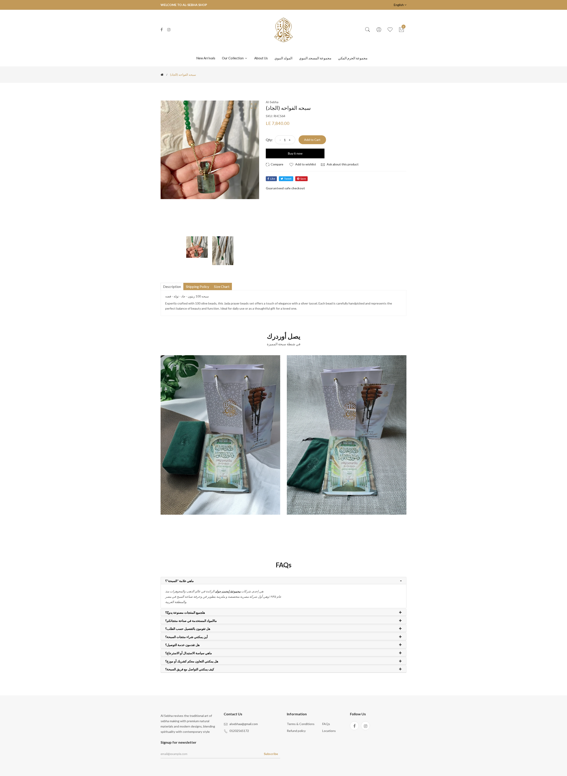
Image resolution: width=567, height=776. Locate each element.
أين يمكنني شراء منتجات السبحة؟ (186, 636)
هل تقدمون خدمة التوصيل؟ (182, 644)
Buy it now (295, 153)
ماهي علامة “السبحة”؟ (179, 580)
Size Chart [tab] (221, 286)
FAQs (326, 724)
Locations (329, 731)
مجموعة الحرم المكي (352, 58)
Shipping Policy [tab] (197, 286)
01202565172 (239, 731)
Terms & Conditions (301, 724)
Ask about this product (342, 164)
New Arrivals (205, 58)
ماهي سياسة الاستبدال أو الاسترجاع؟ (188, 653)
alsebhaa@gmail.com (243, 724)
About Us (261, 58)
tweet (287, 178)
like (272, 178)
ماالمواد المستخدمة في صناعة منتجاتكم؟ (191, 620)
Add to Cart (312, 140)
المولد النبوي (283, 58)
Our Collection (233, 58)
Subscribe (271, 754)
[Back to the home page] (162, 74)
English (399, 5)
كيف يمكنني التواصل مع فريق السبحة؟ (189, 669)
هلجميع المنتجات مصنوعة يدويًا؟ (185, 612)
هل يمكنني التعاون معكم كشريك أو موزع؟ (191, 661)
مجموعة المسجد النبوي (315, 58)
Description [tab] (172, 286)
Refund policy (296, 731)
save (303, 178)
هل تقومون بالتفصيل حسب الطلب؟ (187, 628)
